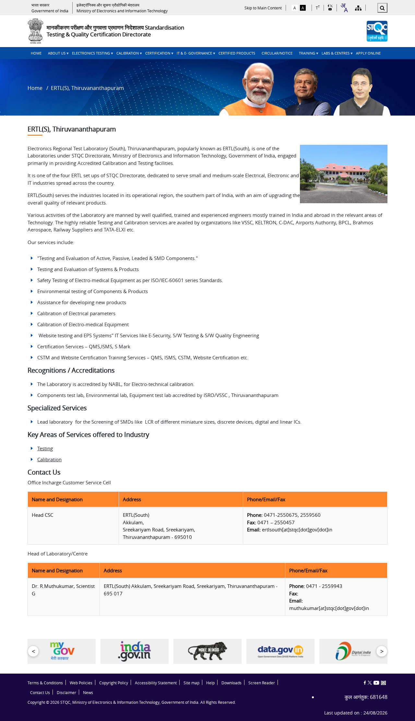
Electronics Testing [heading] (89, 55)
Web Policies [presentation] (81, 683)
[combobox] (344, 7)
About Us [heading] (55, 55)
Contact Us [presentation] (40, 692)
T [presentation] (318, 7)
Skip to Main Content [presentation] (263, 7)
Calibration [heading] (126, 55)
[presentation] (49, 8)
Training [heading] (305, 55)
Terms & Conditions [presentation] (45, 683)
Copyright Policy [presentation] (113, 683)
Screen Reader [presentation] (261, 683)
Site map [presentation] (191, 683)
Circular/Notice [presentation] (277, 53)
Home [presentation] (36, 53)
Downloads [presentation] (231, 683)
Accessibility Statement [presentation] (156, 683)
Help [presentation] (210, 683)
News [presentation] (88, 692)
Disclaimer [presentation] (66, 692)
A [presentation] (294, 7)
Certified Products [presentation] (237, 53)
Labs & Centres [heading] (334, 55)
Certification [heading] (156, 55)
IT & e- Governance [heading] (192, 55)
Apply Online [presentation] (368, 53)
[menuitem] (36, 53)
